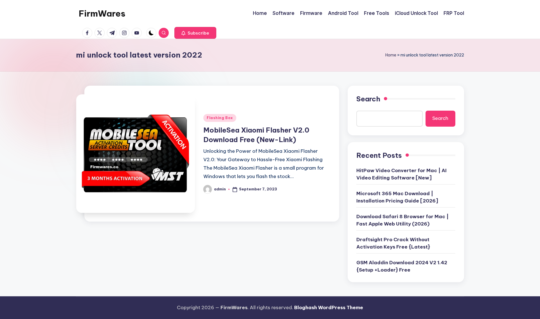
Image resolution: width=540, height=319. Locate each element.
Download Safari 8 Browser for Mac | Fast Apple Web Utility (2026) (402, 220)
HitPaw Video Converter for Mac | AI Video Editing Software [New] (401, 174)
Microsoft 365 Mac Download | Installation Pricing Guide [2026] (397, 197)
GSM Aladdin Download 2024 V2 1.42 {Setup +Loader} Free (401, 266)
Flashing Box (220, 118)
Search (368, 99)
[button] (195, 33)
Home (390, 55)
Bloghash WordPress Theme (328, 307)
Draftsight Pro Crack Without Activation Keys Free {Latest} (393, 243)
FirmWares (102, 13)
